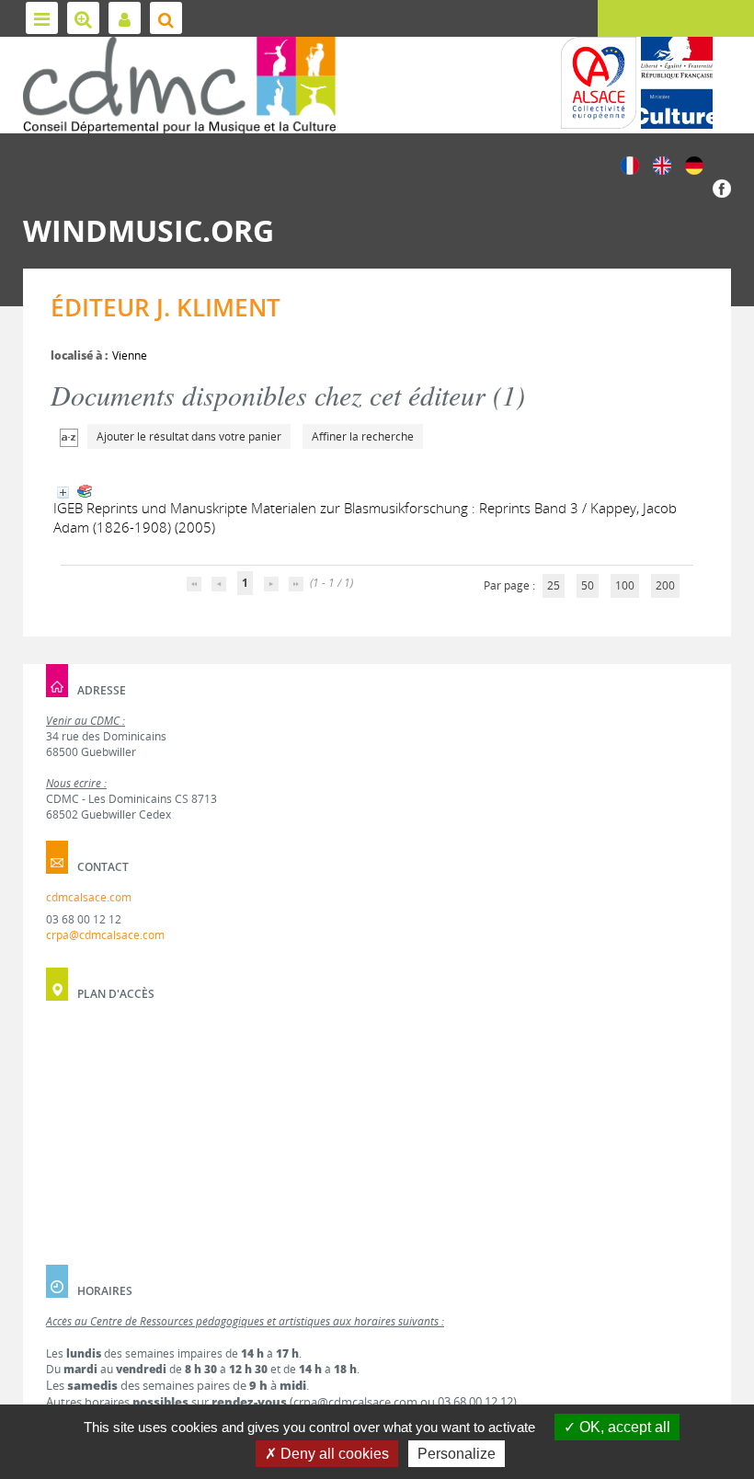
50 (587, 585)
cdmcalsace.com (88, 897)
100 (624, 585)
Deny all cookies (333, 1454)
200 (665, 585)
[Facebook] (722, 187)
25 (553, 585)
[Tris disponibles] (69, 436)
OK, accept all (623, 1427)
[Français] (630, 164)
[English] (662, 164)
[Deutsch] (694, 164)
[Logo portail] (179, 85)
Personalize (456, 1454)
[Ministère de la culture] (677, 83)
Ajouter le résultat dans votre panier (189, 436)
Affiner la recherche (363, 436)
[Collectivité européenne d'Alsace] (598, 83)
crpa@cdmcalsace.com (105, 935)
